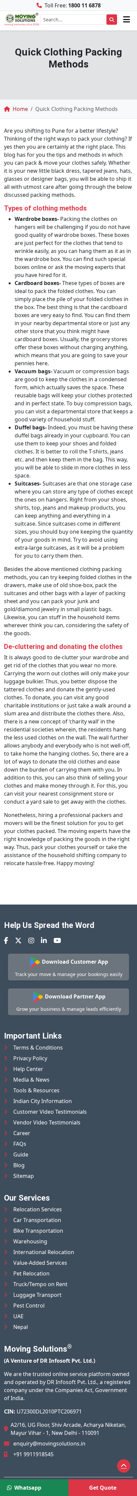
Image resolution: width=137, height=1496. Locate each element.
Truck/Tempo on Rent (40, 1284)
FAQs (19, 1143)
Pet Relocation (31, 1273)
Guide (20, 1154)
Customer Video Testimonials (50, 1111)
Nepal (20, 1327)
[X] (18, 940)
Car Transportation (37, 1220)
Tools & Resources (36, 1090)
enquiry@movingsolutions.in (49, 1443)
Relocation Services (37, 1209)
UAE (18, 1316)
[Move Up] (123, 1466)
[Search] (111, 19)
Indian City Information (42, 1101)
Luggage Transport (37, 1295)
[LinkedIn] (44, 940)
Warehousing (30, 1241)
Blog (19, 1165)
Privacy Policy (30, 1058)
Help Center (28, 1069)
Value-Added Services (40, 1262)
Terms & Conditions (38, 1047)
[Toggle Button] (126, 19)
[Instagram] (31, 940)
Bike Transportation (38, 1230)
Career (21, 1133)
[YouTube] (57, 940)
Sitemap (23, 1176)
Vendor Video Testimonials (46, 1122)
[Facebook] (6, 940)
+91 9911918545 (33, 1454)
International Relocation (43, 1252)
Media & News (31, 1079)
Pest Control (29, 1305)
